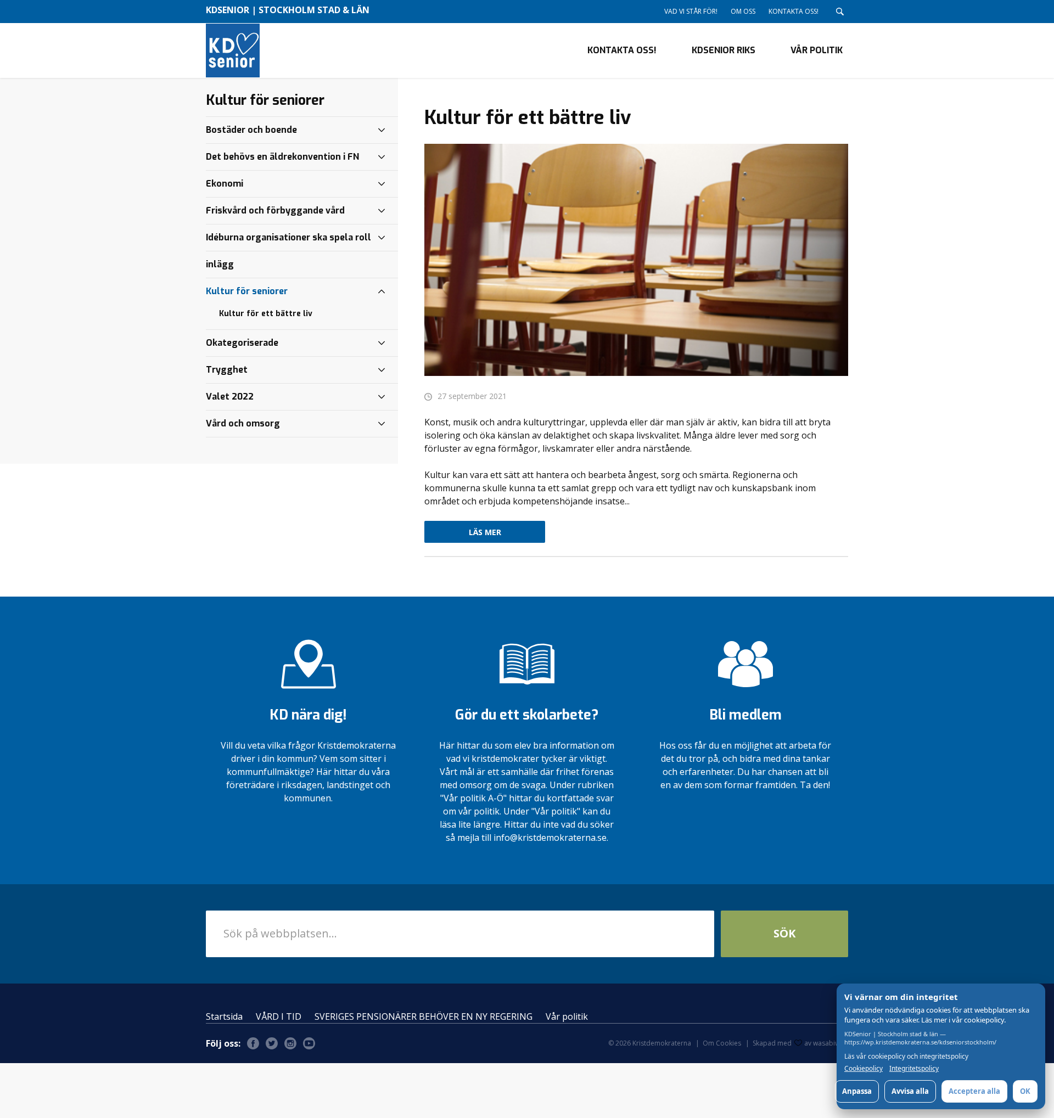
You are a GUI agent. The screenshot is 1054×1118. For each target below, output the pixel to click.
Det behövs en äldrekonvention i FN (282, 156)
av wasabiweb (826, 1043)
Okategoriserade (242, 343)
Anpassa (857, 1091)
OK (1025, 1091)
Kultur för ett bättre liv (265, 313)
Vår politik (816, 50)
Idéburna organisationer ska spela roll (288, 237)
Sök (784, 933)
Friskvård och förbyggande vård (275, 210)
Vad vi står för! (690, 11)
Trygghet (227, 369)
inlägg (220, 264)
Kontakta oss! (793, 11)
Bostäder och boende (251, 130)
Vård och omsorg (243, 423)
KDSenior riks (723, 50)
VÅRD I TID (278, 1016)
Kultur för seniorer (247, 291)
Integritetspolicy (914, 1068)
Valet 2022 (230, 396)
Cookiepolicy (863, 1068)
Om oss (743, 11)
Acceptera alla (974, 1091)
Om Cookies (722, 1043)
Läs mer (485, 532)
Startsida (224, 1016)
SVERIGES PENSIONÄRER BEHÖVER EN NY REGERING (423, 1016)
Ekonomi (224, 183)
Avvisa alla (910, 1091)
